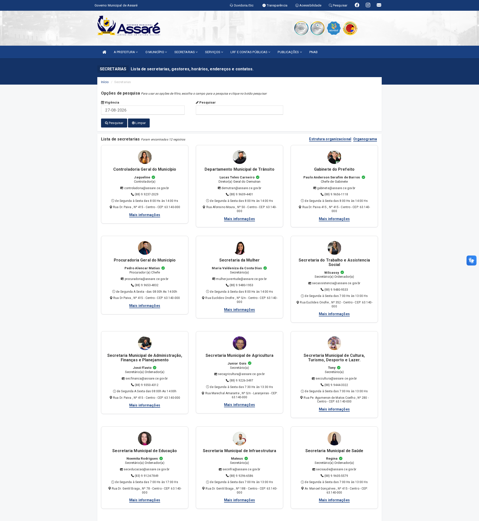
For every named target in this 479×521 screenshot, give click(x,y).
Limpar (140, 123)
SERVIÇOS (213, 52)
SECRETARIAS (185, 52)
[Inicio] (104, 52)
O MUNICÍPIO (155, 52)
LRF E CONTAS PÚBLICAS (249, 52)
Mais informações (144, 215)
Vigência (111, 102)
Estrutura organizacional (330, 139)
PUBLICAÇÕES (289, 52)
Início (105, 82)
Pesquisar (207, 102)
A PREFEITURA (125, 52)
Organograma (365, 139)
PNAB (313, 52)
